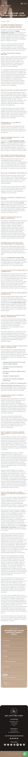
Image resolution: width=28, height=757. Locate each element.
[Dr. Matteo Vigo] (6, 3)
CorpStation (17, 754)
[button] (25, 754)
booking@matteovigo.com (14, 732)
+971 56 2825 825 (14, 731)
